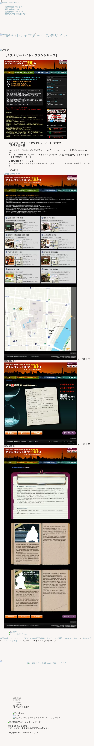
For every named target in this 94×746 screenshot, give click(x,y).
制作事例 (13, 9)
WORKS (16, 700)
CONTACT (17, 705)
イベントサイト (10, 641)
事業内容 (13, 7)
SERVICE (17, 698)
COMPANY (18, 702)
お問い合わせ (16, 14)
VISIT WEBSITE (11, 174)
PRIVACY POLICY (21, 707)
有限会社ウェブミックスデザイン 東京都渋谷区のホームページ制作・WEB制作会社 (39, 638)
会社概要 (14, 12)
